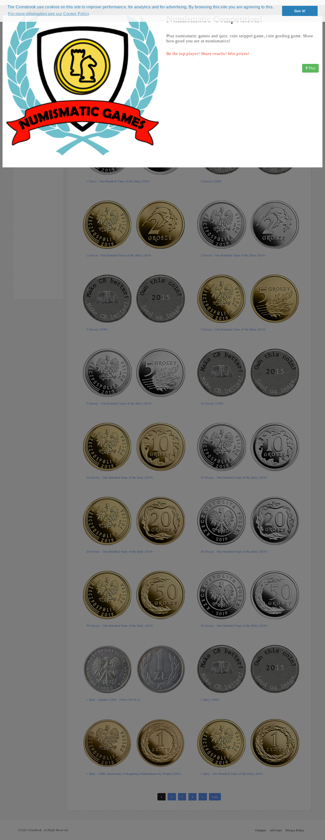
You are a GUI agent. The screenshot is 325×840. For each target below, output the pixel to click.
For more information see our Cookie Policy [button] (48, 14)
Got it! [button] (300, 11)
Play (312, 68)
